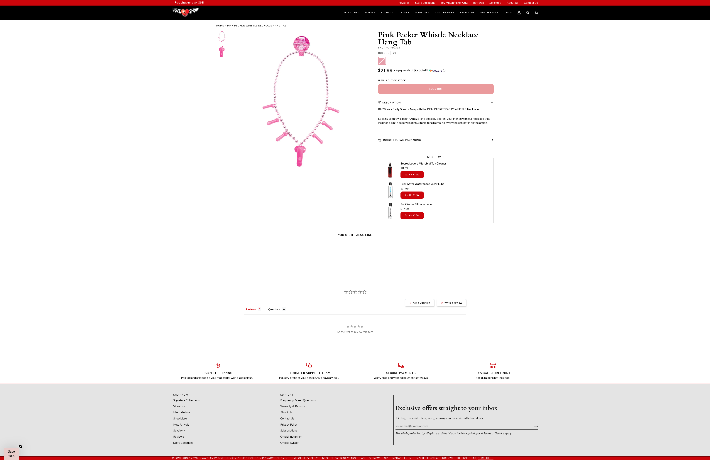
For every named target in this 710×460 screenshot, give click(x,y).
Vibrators (179, 406)
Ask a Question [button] (421, 302)
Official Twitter (289, 442)
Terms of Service (494, 433)
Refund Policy (247, 458)
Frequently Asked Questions (298, 400)
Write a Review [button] (453, 302)
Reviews (178, 436)
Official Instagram (291, 436)
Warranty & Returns (292, 406)
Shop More (180, 418)
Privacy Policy (469, 433)
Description (391, 102)
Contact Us (287, 418)
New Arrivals (181, 424)
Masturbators (181, 412)
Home (220, 25)
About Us (286, 412)
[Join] (533, 426)
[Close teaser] (20, 447)
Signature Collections (186, 400)
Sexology (179, 430)
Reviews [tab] (251, 309)
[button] (359, 13)
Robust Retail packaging (401, 140)
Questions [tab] (274, 309)
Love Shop (182, 458)
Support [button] (286, 394)
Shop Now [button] (180, 394)
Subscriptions (288, 430)
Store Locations (183, 442)
